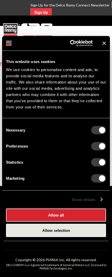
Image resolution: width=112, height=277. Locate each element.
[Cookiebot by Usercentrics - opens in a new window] (70, 43)
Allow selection (56, 230)
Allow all (56, 215)
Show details (83, 199)
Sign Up (41, 12)
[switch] (98, 146)
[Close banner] (104, 43)
